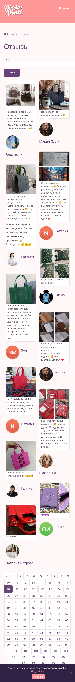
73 (66, 626)
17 (66, 582)
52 (25, 614)
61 (33, 620)
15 (50, 582)
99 (16, 651)
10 (8, 582)
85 (33, 638)
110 (62, 657)
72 (58, 626)
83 (16, 638)
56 (58, 614)
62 (41, 620)
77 (33, 632)
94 (41, 645)
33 (66, 596)
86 (41, 638)
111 (12, 663)
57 (66, 614)
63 (50, 620)
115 (52, 663)
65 (66, 620)
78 (41, 632)
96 (58, 645)
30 (41, 596)
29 (33, 596)
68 (25, 626)
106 (22, 657)
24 (59, 589)
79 (50, 632)
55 (50, 614)
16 (58, 582)
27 (16, 596)
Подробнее (37, 671)
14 (41, 582)
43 (16, 608)
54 (41, 614)
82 (8, 638)
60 (25, 620)
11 (16, 582)
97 (66, 645)
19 (17, 589)
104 (65, 651)
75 (16, 632)
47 (50, 608)
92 (25, 645)
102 (46, 651)
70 (41, 626)
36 (25, 602)
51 (16, 614)
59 (16, 620)
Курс (7, 59)
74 (8, 632)
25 (67, 589)
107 (32, 657)
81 (66, 632)
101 (36, 651)
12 (25, 582)
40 (58, 602)
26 (8, 596)
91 (16, 645)
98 (8, 651)
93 (33, 645)
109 (52, 657)
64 (58, 620)
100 (26, 651)
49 (66, 608)
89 (66, 638)
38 (41, 602)
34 (8, 602)
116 (62, 663)
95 (50, 645)
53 (33, 614)
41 (66, 602)
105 (12, 657)
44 (25, 608)
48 (58, 608)
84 (25, 638)
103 (56, 651)
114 (42, 663)
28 (25, 596)
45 (33, 608)
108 (42, 657)
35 (16, 602)
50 (8, 614)
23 (50, 589)
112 (22, 663)
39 (50, 602)
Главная (12, 34)
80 (58, 632)
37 (33, 602)
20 (25, 589)
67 (16, 626)
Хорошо (38, 676)
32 (58, 596)
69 (33, 626)
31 (50, 596)
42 (8, 608)
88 (58, 638)
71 (50, 626)
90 (8, 645)
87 (50, 638)
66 (8, 626)
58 (8, 620)
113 (32, 663)
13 (33, 582)
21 (33, 589)
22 (42, 589)
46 (41, 608)
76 (25, 632)
